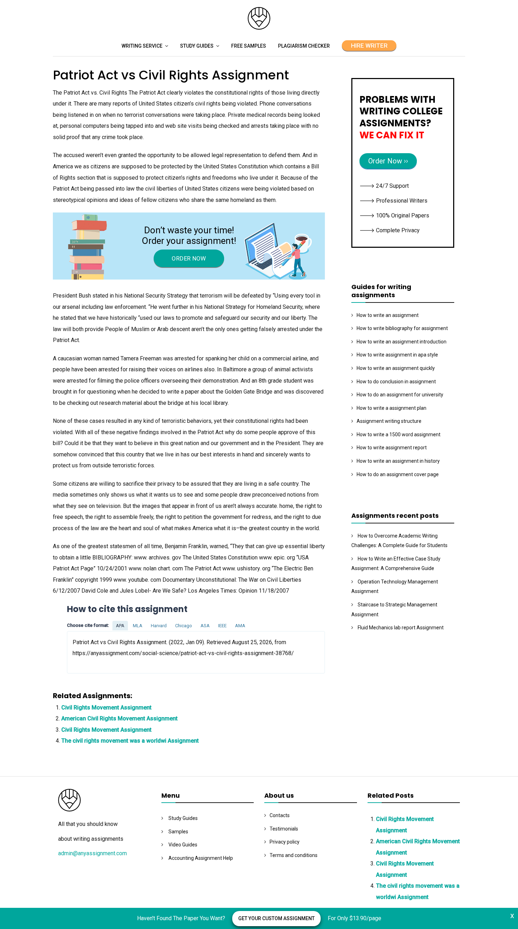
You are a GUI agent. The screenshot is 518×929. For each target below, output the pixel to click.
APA (120, 625)
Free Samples (248, 46)
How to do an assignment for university (400, 394)
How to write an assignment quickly (396, 368)
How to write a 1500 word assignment (398, 434)
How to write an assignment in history (398, 461)
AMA (240, 625)
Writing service (142, 46)
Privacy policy (285, 842)
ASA (205, 625)
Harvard (159, 625)
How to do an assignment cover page (398, 474)
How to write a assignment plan (391, 408)
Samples (178, 831)
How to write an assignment (388, 315)
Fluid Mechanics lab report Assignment (401, 627)
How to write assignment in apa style (397, 355)
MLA (137, 625)
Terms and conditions (293, 855)
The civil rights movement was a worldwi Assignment (130, 740)
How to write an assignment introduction (401, 341)
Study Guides (197, 46)
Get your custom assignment (276, 918)
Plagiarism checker (304, 46)
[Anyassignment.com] (259, 27)
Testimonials (284, 829)
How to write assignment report (392, 447)
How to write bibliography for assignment (402, 328)
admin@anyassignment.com (92, 853)
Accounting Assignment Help (200, 858)
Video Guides (182, 844)
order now (189, 258)
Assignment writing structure (389, 421)
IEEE (222, 625)
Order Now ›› (388, 161)
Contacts (280, 815)
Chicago (183, 625)
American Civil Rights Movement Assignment (119, 718)
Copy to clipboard (93, 651)
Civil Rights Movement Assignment (106, 707)
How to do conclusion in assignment (396, 381)
